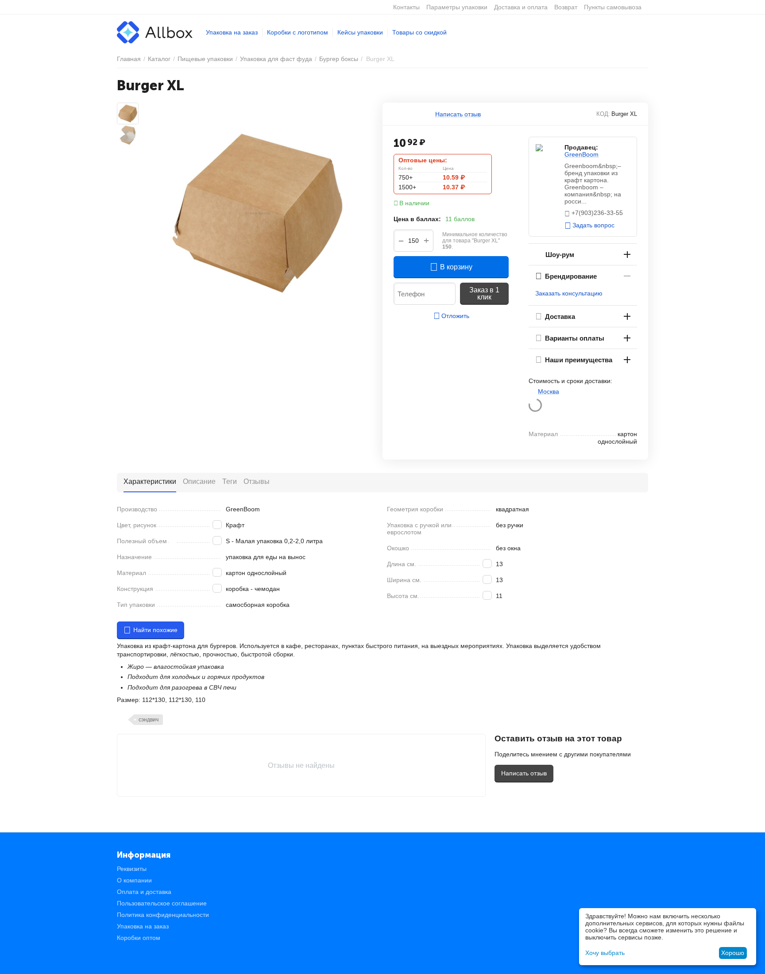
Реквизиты (132, 868)
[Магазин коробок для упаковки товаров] (155, 31)
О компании (134, 880)
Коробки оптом (138, 937)
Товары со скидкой (419, 32)
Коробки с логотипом (297, 32)
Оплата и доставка (144, 891)
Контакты (406, 7)
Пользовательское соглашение (162, 903)
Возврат (565, 7)
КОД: (603, 114)
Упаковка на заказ (232, 32)
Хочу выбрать (605, 952)
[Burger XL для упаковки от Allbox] (257, 213)
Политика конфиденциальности (163, 914)
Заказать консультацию (569, 293)
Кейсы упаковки (360, 32)
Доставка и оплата (521, 7)
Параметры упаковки (456, 7)
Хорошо (732, 952)
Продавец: (581, 147)
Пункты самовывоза (612, 7)
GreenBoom (581, 154)
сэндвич (148, 720)
